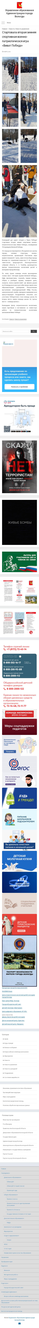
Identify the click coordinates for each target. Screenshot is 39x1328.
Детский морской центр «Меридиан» (13, 1024)
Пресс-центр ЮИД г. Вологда (10, 1001)
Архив (6, 1039)
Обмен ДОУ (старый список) (15, 1186)
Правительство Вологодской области (14, 1128)
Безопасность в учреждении (12, 1227)
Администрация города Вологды (12, 1141)
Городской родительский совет (11, 1004)
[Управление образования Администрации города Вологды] (19, 5)
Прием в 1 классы (12, 1199)
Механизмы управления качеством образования (17, 1088)
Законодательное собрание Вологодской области (18, 1145)
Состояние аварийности (12, 1077)
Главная (4, 29)
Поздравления (9, 1073)
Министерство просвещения (11, 1120)
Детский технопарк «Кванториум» (12, 1008)
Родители (4, 1283)
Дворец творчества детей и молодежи (13, 1017)
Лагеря (9, 1240)
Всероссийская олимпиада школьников (16, 1052)
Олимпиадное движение (8, 1292)
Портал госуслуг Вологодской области (14, 1158)
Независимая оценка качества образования (17, 1253)
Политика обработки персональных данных (16, 1105)
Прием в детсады (12, 1190)
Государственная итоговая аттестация (19, 1214)
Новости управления (22, 29)
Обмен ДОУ (10, 1182)
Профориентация (6, 1262)
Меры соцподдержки (9, 1097)
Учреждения (5, 1173)
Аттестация (7, 1249)
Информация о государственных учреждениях (17, 1150)
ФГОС (6, 1244)
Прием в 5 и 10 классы (13, 1210)
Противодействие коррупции (11, 1092)
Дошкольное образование (12, 1177)
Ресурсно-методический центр (10, 1307)
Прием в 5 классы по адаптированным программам (18, 1204)
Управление (5, 1257)
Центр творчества (7, 1015)
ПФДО (9, 1223)
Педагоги (4, 1266)
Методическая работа (11, 1275)
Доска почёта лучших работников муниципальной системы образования (19, 1301)
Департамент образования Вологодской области (18, 1132)
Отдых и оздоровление (11, 1236)
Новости (12, 29)
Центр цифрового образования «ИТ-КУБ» (14, 1011)
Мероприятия (9, 1056)
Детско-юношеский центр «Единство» (13, 1020)
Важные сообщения (11, 1047)
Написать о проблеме (19, 387)
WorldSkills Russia (7, 991)
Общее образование (10, 1195)
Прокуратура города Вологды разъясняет (14, 988)
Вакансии (7, 1270)
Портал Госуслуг (8, 1154)
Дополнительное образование (13, 1218)
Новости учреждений (11, 1069)
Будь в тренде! (9, 1043)
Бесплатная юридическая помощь (13, 1101)
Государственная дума (9, 1137)
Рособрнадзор (7, 1124)
